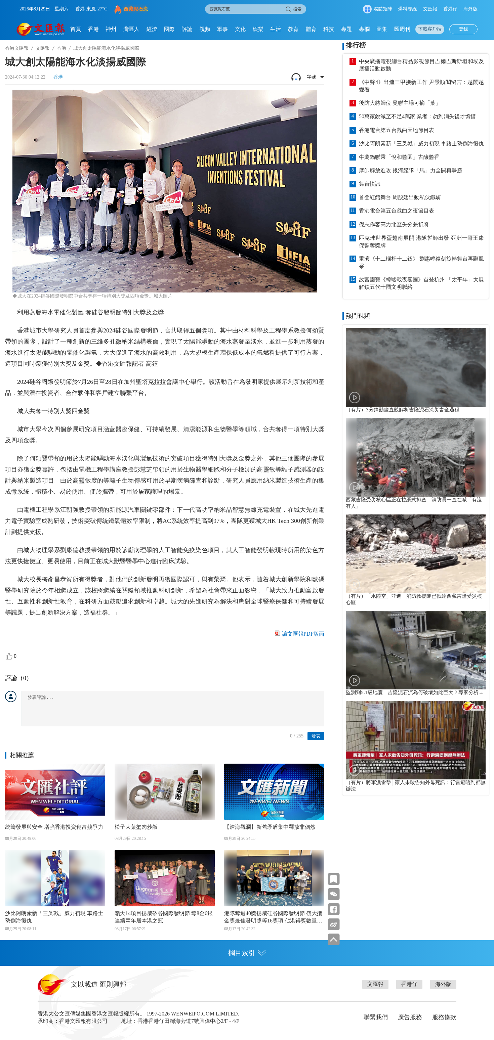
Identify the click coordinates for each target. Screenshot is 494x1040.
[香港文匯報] (40, 29)
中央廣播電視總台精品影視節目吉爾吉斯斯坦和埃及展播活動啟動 (421, 65)
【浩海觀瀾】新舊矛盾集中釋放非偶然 (270, 827)
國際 (169, 29)
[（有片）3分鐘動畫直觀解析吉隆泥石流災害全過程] (416, 367)
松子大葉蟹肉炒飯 (136, 827)
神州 (111, 29)
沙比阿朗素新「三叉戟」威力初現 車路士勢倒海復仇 (54, 916)
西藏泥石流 (136, 8)
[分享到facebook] (333, 909)
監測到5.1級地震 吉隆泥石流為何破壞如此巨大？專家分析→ (415, 692)
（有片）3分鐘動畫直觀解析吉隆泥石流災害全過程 (402, 409)
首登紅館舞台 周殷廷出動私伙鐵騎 (400, 197)
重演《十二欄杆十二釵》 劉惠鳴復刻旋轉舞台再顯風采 (421, 262)
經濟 (152, 29)
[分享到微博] (333, 924)
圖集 (381, 29)
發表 (316, 735)
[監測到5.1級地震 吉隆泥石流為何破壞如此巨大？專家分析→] (416, 650)
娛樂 (258, 29)
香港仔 (450, 8)
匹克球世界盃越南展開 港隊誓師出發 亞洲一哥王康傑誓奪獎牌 (421, 241)
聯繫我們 (376, 1017)
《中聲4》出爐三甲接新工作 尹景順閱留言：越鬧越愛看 (421, 85)
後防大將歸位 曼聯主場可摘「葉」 (400, 103)
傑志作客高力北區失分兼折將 (394, 224)
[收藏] (333, 879)
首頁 (75, 29)
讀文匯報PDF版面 (303, 634)
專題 (346, 29)
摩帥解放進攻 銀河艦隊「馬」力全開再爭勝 (410, 170)
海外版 (470, 8)
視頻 (205, 29)
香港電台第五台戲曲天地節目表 (396, 130)
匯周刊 (402, 29)
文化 (240, 29)
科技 (328, 29)
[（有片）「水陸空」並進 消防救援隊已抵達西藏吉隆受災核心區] (416, 553)
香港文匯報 (17, 48)
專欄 (364, 29)
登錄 (463, 29)
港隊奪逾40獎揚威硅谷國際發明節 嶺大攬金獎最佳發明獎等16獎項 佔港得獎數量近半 (273, 917)
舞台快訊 (369, 184)
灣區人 (131, 29)
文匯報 (430, 8)
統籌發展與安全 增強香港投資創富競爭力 (54, 827)
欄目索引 (241, 952)
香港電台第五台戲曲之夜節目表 (396, 211)
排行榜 (356, 45)
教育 (293, 29)
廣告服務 (410, 1017)
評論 (187, 29)
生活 (275, 29)
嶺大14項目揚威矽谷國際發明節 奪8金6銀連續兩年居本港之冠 (164, 916)
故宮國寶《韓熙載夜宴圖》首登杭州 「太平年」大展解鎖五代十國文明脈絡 (421, 283)
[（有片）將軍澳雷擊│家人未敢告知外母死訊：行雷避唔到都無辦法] (416, 740)
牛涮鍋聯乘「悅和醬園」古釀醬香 (399, 157)
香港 (93, 29)
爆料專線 (407, 8)
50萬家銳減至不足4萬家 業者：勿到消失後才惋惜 (417, 116)
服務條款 (444, 1017)
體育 (311, 29)
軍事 (222, 29)
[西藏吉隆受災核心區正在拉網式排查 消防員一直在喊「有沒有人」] (416, 457)
